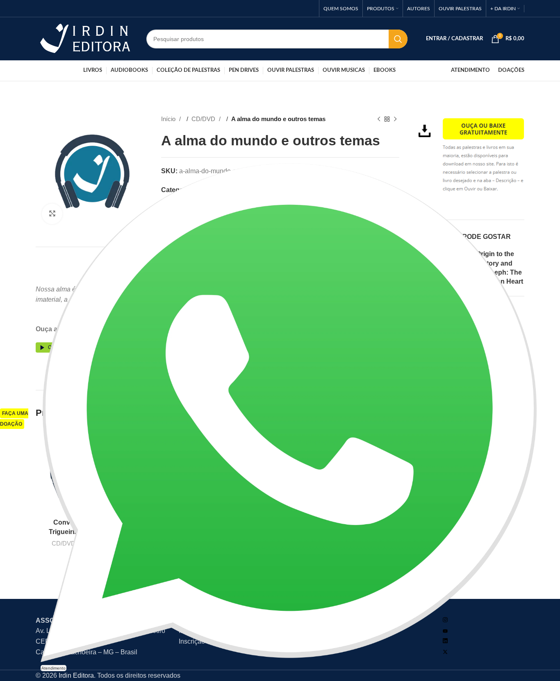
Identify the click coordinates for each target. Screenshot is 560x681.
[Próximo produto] (395, 119)
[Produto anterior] (379, 119)
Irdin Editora (76, 675)
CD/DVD (204, 118)
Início (169, 118)
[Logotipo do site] (85, 38)
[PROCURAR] (398, 39)
